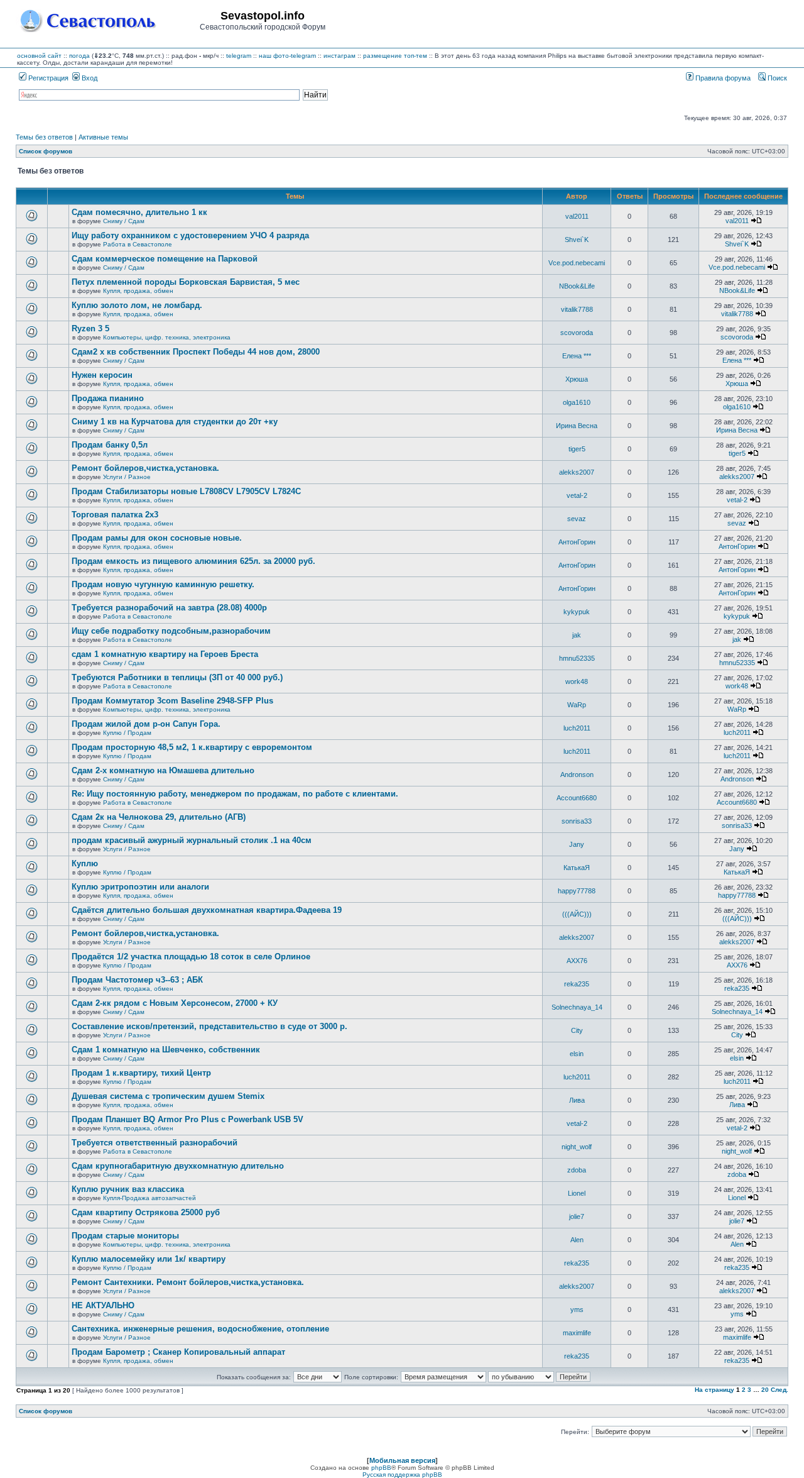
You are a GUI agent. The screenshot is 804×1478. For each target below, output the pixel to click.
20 (765, 1389)
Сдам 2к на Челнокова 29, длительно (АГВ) (159, 817)
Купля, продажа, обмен (138, 290)
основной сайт (39, 55)
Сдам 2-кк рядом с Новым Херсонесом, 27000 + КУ (175, 1003)
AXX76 (577, 960)
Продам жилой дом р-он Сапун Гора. (146, 724)
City (577, 1030)
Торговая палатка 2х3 (115, 514)
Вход (88, 78)
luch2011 (576, 728)
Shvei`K (577, 239)
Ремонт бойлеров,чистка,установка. (145, 468)
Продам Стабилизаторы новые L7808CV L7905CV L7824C (186, 491)
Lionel (576, 1193)
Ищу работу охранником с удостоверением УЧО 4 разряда (190, 235)
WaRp (576, 705)
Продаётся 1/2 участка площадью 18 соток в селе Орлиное (191, 956)
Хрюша (576, 379)
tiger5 (576, 449)
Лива (577, 1100)
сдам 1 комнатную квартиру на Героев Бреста (165, 654)
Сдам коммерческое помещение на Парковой (165, 258)
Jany (576, 844)
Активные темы (103, 137)
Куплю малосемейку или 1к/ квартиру (148, 1259)
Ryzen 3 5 (90, 328)
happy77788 (576, 891)
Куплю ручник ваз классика (128, 1189)
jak (576, 635)
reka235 (576, 984)
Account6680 (577, 798)
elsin (577, 1053)
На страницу (714, 1389)
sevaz (576, 518)
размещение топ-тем (395, 55)
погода (79, 55)
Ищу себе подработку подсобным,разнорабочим (171, 631)
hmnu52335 (577, 658)
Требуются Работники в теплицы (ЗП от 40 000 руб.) (177, 677)
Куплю (85, 863)
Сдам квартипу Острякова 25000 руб (146, 1212)
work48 (576, 681)
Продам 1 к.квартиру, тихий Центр (141, 1073)
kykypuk (576, 611)
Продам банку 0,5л (110, 444)
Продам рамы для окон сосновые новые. (157, 538)
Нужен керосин (102, 375)
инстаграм (339, 55)
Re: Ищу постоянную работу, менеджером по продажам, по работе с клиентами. (235, 793)
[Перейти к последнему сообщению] (756, 220)
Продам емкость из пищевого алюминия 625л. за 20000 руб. (193, 561)
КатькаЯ (576, 867)
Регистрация (47, 78)
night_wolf (577, 1146)
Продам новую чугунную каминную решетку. (163, 584)
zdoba (576, 1170)
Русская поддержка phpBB (402, 1474)
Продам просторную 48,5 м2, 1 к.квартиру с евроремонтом (192, 747)
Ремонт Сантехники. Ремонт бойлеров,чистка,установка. (188, 1282)
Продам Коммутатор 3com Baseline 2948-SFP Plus (172, 700)
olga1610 (576, 402)
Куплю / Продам (127, 732)
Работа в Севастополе (137, 244)
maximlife (577, 1333)
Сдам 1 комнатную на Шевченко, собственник (166, 1049)
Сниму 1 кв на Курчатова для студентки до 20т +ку (175, 421)
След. (779, 1389)
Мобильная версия (402, 1460)
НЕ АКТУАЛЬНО (103, 1305)
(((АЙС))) (577, 914)
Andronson (577, 774)
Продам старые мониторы (125, 1235)
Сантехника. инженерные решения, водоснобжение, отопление (200, 1328)
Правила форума (722, 78)
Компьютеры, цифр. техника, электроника (167, 337)
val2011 (577, 216)
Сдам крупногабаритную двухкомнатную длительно (178, 1166)
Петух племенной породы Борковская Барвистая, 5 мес (186, 282)
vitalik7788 (577, 309)
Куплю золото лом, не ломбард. (137, 305)
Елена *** (576, 356)
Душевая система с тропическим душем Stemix (168, 1096)
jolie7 (576, 1216)
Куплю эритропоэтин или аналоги (140, 886)
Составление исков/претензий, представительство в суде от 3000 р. (209, 1026)
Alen (577, 1240)
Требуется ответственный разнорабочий (154, 1142)
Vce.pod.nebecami (576, 263)
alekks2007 (576, 472)
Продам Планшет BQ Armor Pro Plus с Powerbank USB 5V (187, 1119)
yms (577, 1309)
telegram (238, 55)
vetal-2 (577, 495)
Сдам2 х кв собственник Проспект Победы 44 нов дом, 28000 (196, 351)
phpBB (381, 1467)
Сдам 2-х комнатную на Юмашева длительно (163, 770)
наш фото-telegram (287, 55)
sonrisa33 (577, 821)
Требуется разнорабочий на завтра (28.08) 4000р (169, 607)
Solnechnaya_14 (576, 1007)
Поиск (776, 78)
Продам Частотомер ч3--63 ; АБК (137, 979)
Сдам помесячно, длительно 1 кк (139, 212)
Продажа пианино (108, 398)
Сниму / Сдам (123, 221)
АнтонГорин (576, 542)
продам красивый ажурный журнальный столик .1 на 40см (192, 840)
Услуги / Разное (127, 476)
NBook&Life (577, 286)
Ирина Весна (576, 425)
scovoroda (576, 332)
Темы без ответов (44, 137)
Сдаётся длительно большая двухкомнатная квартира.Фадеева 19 (207, 910)
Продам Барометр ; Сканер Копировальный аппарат (178, 1352)
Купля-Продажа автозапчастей (149, 1197)
